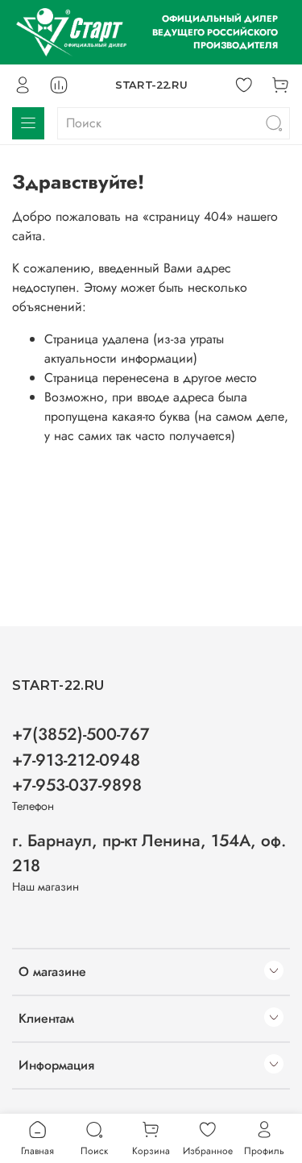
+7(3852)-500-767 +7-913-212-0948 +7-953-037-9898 (81, 759)
